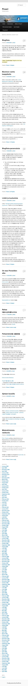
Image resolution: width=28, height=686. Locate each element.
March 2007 (5, 574)
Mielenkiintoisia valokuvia (8, 431)
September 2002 (6, 663)
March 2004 (5, 633)
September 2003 (6, 643)
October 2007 (5, 563)
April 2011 (4, 505)
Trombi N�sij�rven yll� (7, 381)
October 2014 (5, 487)
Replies (12, 65)
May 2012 (4, 495)
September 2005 (6, 604)
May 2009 (4, 532)
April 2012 (4, 497)
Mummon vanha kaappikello (8, 73)
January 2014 (5, 491)
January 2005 (5, 617)
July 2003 (4, 646)
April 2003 (4, 651)
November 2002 (5, 660)
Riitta (14, 314)
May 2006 (4, 591)
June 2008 (4, 550)
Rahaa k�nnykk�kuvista (9, 310)
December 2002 (5, 658)
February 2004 (5, 635)
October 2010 (5, 512)
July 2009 (4, 528)
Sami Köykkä (16, 27)
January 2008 (5, 558)
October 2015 (5, 481)
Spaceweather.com (6, 300)
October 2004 (5, 622)
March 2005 (5, 614)
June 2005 (4, 609)
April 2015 (4, 484)
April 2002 (4, 671)
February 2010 (5, 520)
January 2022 (5, 473)
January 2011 (5, 509)
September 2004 (6, 623)
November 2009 (5, 523)
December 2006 (5, 579)
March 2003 (5, 653)
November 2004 (5, 620)
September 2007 (6, 564)
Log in (3, 677)
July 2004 (4, 627)
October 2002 (5, 661)
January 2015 (5, 486)
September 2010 (6, 514)
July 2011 (4, 502)
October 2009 (5, 525)
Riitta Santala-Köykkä (7, 27)
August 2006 (5, 586)
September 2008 (6, 545)
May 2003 (4, 650)
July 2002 (4, 666)
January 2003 (5, 656)
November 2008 (5, 541)
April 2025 (4, 468)
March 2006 (5, 594)
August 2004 (5, 625)
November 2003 (5, 640)
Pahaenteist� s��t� (11, 334)
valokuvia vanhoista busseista (12, 411)
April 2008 (4, 553)
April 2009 (4, 533)
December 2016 (5, 477)
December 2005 (5, 599)
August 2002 (5, 664)
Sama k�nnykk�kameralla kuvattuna (15, 384)
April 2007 (4, 573)
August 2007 (5, 566)
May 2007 (4, 571)
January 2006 (5, 597)
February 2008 (5, 556)
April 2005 (4, 612)
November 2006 (5, 581)
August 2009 (5, 527)
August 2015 (5, 482)
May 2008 (4, 551)
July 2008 (4, 548)
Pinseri (5, 9)
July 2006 (4, 587)
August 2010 (5, 515)
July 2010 (4, 517)
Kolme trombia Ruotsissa (7, 377)
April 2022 (4, 471)
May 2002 (4, 669)
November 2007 (5, 561)
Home (3, 23)
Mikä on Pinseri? (18, 23)
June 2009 (4, 530)
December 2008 (5, 540)
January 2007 (5, 578)
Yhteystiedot (5, 30)
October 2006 (5, 582)
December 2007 (5, 559)
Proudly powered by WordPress (14, 683)
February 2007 (5, 576)
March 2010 (5, 518)
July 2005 (4, 607)
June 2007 (4, 569)
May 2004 (4, 630)
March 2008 (5, 555)
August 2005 (5, 605)
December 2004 (5, 619)
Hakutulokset (10, 23)
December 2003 (5, 638)
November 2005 (5, 600)
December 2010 (5, 510)
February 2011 (5, 507)
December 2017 (5, 474)
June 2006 (4, 589)
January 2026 (5, 466)
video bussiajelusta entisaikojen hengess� (15, 419)
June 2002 (4, 668)
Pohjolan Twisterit (9, 368)
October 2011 (5, 500)
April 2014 (4, 489)
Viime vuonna (5, 282)
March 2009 (5, 535)
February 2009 (5, 537)
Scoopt (13, 324)
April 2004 (4, 632)
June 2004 (4, 628)
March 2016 (5, 479)
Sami (14, 42)
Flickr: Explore (5, 438)
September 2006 (6, 584)
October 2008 (5, 543)
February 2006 (5, 596)
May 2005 (4, 610)
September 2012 (6, 494)
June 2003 (4, 648)
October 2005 (5, 602)
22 (24, 149)
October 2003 (5, 642)
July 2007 (4, 568)
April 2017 (4, 476)
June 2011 (4, 504)
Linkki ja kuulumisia (10, 198)
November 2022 (5, 469)
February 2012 (5, 499)
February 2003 (5, 655)
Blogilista (6, 40)
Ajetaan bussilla (8, 393)
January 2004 (5, 637)
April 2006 (4, 592)
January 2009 (5, 538)
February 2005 (5, 615)
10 (24, 72)
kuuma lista (20, 454)
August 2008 (5, 546)
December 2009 (5, 522)
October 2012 (5, 492)
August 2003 (5, 645)
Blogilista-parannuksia (11, 148)
